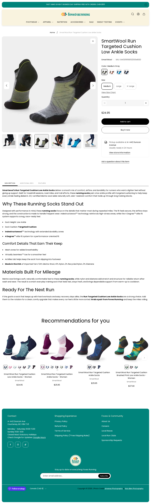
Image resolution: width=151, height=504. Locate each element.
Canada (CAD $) (37, 489)
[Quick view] (32, 332)
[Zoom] (93, 41)
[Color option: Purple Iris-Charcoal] (34, 367)
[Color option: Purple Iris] (19, 367)
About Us (106, 421)
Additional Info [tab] (27, 183)
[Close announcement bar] (145, 4)
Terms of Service (62, 430)
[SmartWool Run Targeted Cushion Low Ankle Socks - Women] (19, 345)
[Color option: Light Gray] (47, 367)
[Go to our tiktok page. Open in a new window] (25, 444)
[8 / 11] (41, 141)
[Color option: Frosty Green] (136, 367)
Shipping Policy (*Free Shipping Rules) (72, 435)
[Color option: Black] (24, 367)
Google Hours (39, 437)
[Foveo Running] (75, 14)
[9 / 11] (58, 141)
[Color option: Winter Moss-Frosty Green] (61, 367)
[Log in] (138, 14)
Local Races (107, 430)
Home (52, 33)
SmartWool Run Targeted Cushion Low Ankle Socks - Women (19, 375)
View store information (119, 152)
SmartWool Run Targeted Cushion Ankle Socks (94, 374)
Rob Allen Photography (134, 488)
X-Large (130, 86)
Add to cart (125, 121)
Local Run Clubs (109, 435)
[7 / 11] (25, 141)
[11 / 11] (90, 141)
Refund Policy (61, 426)
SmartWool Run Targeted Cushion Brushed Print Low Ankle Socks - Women (131, 375)
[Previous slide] (6, 85)
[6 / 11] (9, 141)
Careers (105, 426)
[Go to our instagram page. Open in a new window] (18, 444)
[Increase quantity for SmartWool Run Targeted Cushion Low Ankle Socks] (146, 103)
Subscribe (104, 476)
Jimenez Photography (114, 488)
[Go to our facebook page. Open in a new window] (10, 444)
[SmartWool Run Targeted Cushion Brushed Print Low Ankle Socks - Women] (131, 345)
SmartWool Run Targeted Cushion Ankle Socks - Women (57, 375)
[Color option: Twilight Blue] (52, 367)
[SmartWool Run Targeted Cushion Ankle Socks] (94, 345)
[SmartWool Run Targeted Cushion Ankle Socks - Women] (57, 345)
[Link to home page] (75, 460)
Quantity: (105, 97)
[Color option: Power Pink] (131, 367)
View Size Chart (108, 92)
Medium (107, 86)
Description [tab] (10, 183)
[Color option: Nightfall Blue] (29, 367)
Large (118, 86)
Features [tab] (42, 183)
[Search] (132, 14)
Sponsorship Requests (112, 440)
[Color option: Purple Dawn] (71, 367)
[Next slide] (93, 85)
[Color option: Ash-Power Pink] (10, 367)
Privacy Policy (61, 421)
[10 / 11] (74, 141)
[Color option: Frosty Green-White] (15, 367)
